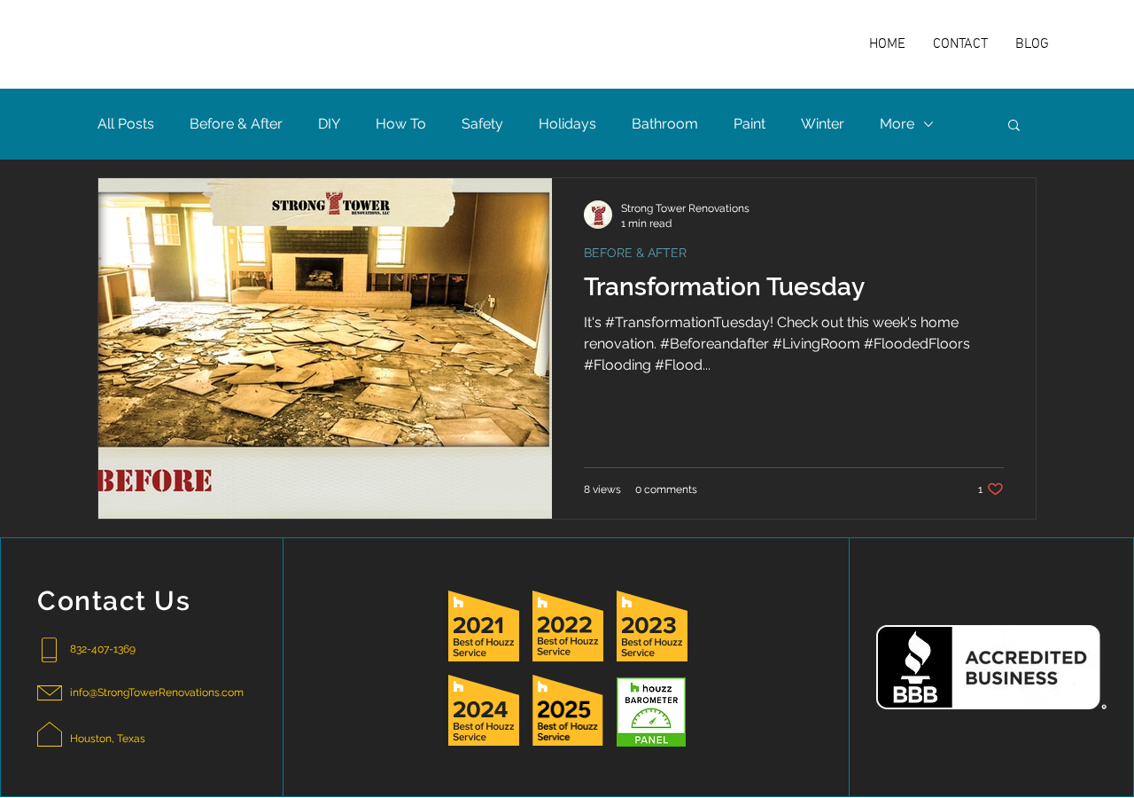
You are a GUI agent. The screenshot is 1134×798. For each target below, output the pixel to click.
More (897, 123)
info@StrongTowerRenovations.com (157, 692)
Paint (749, 123)
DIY (329, 123)
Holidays (567, 123)
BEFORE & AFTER (635, 253)
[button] (1014, 126)
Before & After (236, 123)
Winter (822, 123)
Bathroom (665, 123)
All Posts (125, 123)
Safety (482, 123)
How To (401, 123)
